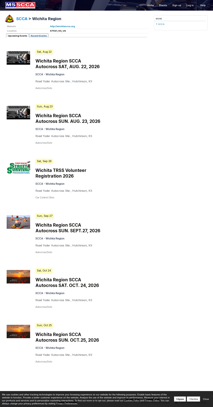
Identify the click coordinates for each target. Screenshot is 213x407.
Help (203, 5)
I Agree (180, 399)
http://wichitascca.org (62, 26)
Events (163, 5)
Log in (190, 5)
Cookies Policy (131, 400)
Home (150, 5)
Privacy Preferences (66, 403)
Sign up (176, 5)
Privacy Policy (152, 400)
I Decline (193, 399)
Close (206, 399)
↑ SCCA (160, 24)
